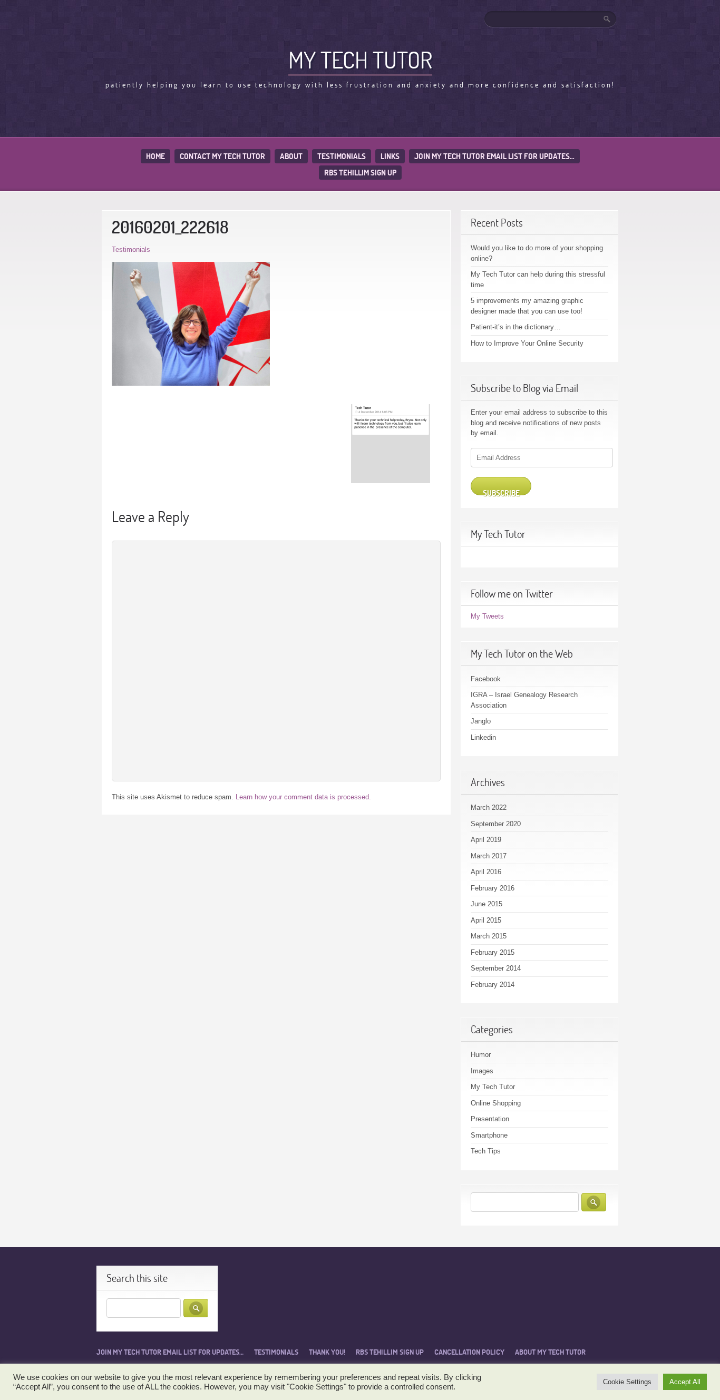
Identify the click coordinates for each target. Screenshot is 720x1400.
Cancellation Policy (469, 1352)
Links (390, 156)
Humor (481, 1055)
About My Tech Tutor (550, 1352)
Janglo (481, 721)
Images (482, 1071)
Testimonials (341, 156)
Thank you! (327, 1352)
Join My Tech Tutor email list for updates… (494, 156)
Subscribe (501, 491)
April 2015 (486, 920)
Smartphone (489, 1135)
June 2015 (486, 904)
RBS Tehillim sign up (360, 173)
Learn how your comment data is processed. (303, 797)
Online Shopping (496, 1103)
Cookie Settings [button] (627, 1382)
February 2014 (492, 984)
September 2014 (496, 968)
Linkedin (483, 737)
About (291, 156)
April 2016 (486, 872)
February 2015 (492, 952)
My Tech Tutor (360, 59)
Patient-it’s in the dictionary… (516, 327)
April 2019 (486, 840)
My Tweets (487, 616)
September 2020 (496, 824)
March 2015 (489, 936)
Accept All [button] (684, 1382)
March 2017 (489, 856)
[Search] (608, 19)
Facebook (486, 679)
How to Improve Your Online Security (527, 343)
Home (155, 156)
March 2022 (489, 807)
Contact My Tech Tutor (222, 156)
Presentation (490, 1119)
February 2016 (492, 888)
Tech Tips (486, 1151)
